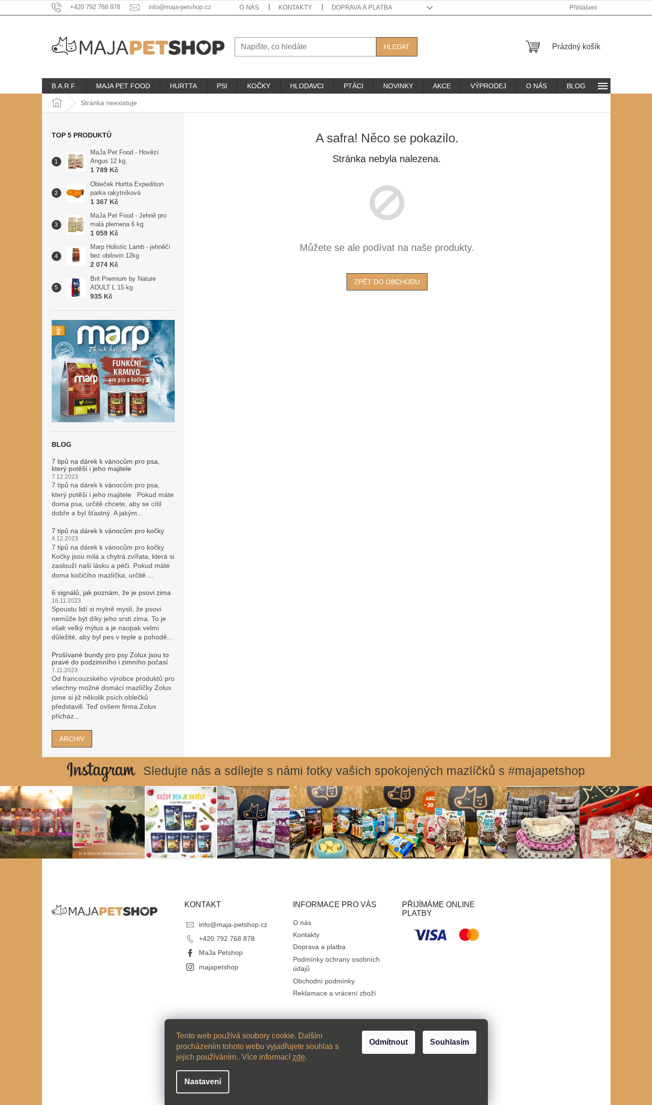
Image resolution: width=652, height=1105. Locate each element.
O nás (249, 7)
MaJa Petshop (221, 952)
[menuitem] (64, 86)
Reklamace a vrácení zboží (334, 993)
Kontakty (295, 7)
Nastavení (202, 1081)
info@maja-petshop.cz (233, 924)
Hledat (397, 47)
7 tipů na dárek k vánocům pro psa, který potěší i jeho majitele (106, 465)
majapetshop (218, 967)
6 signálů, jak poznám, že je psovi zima (111, 592)
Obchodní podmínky (324, 981)
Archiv (71, 739)
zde (298, 1057)
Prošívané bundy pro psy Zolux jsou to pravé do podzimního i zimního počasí (110, 658)
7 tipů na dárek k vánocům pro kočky (108, 531)
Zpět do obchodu (387, 282)
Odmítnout (388, 1042)
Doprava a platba (362, 7)
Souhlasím (449, 1042)
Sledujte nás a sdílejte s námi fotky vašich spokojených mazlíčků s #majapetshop (364, 770)
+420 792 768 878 (227, 938)
